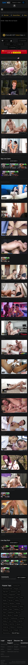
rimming (5, 624)
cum (8, 606)
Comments (23, 40)
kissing (5, 621)
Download (12, 47)
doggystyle (12, 594)
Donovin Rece (16, 15)
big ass (10, 615)
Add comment (22, 577)
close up (5, 603)
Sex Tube (16, 644)
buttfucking (14, 618)
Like (11, 40)
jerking (17, 600)
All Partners (23, 646)
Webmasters (10, 651)
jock (10, 621)
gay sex (10, 600)
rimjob (4, 600)
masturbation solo (7, 588)
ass (11, 630)
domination (14, 606)
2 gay (4, 597)
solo (4, 606)
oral (22, 609)
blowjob (16, 630)
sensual (18, 624)
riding (14, 621)
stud (17, 597)
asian (21, 597)
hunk (19, 591)
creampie (21, 618)
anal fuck (11, 624)
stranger (16, 615)
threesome (11, 597)
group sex (5, 627)
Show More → (14, 161)
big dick (21, 621)
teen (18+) (5, 591)
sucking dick (16, 585)
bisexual (12, 627)
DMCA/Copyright (5, 656)
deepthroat (11, 612)
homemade (20, 627)
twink (4, 612)
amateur (5, 609)
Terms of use (4, 644)
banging (16, 588)
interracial (13, 591)
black (10, 609)
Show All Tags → (16, 633)
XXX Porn (16, 651)
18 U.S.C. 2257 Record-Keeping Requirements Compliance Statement (17, 662)
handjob (18, 603)
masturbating (6, 633)
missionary (5, 630)
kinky (4, 615)
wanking (16, 609)
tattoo (18, 594)
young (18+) (6, 618)
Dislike (2, 40)
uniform (21, 606)
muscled (12, 603)
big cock (18, 612)
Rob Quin (6, 15)
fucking (5, 594)
